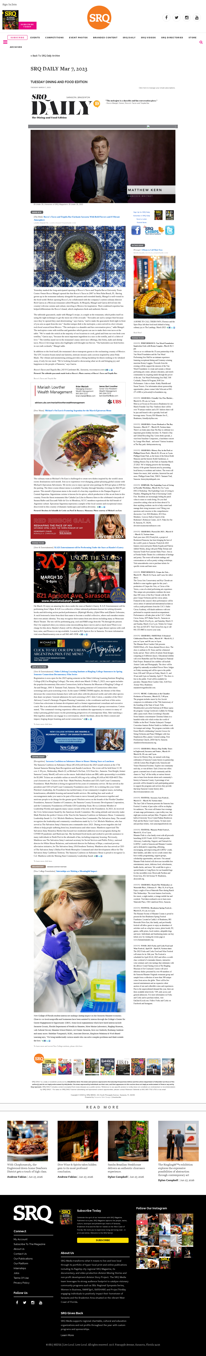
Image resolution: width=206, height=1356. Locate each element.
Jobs (16, 1273)
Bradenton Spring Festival (161, 908)
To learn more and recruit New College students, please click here (58, 1046)
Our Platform (21, 1263)
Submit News (141, 222)
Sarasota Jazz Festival (160, 798)
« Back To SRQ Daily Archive (45, 55)
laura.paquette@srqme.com (62, 223)
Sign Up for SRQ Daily (141, 212)
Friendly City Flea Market (162, 398)
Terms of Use (21, 1278)
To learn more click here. (43, 724)
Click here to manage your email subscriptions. (157, 88)
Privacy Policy (21, 1282)
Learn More (67, 1335)
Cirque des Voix (162, 572)
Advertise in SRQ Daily (141, 216)
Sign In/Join (9, 4)
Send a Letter (141, 219)
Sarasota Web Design (102, 1097)
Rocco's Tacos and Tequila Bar (45, 378)
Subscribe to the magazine (29, 1244)
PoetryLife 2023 (158, 532)
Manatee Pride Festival (160, 830)
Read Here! (138, 333)
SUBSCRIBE (103, 1240)
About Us (19, 1249)
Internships (20, 1268)
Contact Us (20, 1253)
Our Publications (23, 1258)
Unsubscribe (116, 1097)
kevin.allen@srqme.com (156, 253)
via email (162, 1089)
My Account (20, 1239)
